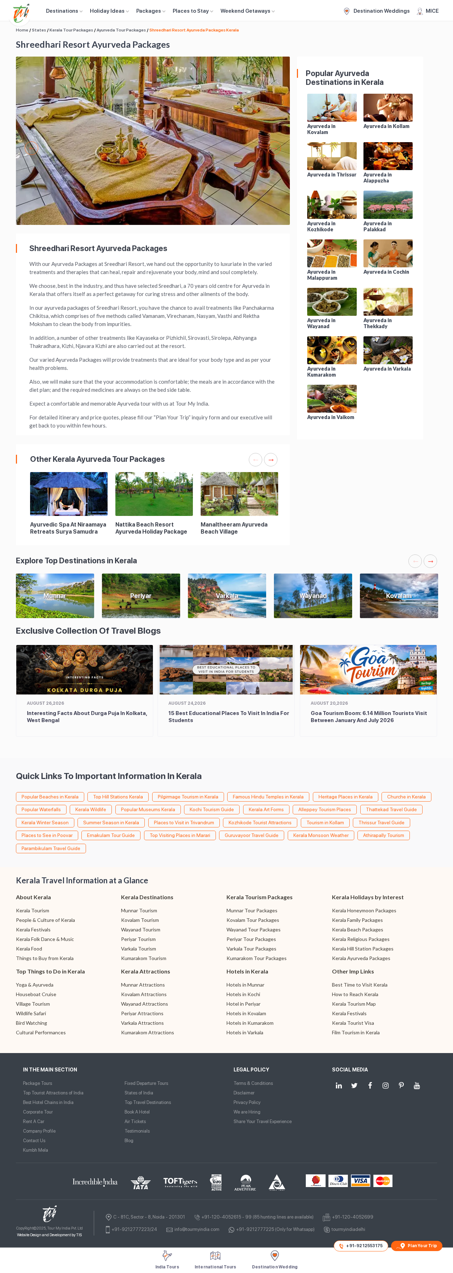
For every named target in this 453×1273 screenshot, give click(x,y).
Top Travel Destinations (148, 1102)
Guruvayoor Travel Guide (252, 835)
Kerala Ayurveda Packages (361, 958)
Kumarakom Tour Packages (256, 958)
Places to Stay (191, 11)
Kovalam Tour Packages (252, 920)
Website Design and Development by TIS (49, 1235)
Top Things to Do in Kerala (50, 971)
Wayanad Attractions (144, 1004)
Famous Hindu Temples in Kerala (268, 797)
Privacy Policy (247, 1102)
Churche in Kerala (406, 797)
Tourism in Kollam (325, 822)
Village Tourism (33, 1004)
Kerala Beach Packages (357, 929)
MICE (432, 11)
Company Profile (39, 1131)
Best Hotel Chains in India (48, 1102)
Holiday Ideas (107, 11)
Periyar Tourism (138, 939)
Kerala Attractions (145, 971)
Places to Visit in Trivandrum (184, 822)
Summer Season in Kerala (111, 822)
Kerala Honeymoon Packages (364, 910)
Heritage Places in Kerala (346, 797)
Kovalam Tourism (140, 920)
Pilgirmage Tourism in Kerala (188, 797)
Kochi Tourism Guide (212, 809)
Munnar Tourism (139, 910)
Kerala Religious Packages (361, 939)
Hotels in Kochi (243, 994)
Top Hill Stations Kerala (118, 797)
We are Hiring (247, 1112)
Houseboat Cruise (36, 994)
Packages (148, 11)
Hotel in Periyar (243, 1004)
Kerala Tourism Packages (259, 897)
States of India (139, 1092)
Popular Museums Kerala (148, 809)
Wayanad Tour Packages (253, 929)
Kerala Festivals (33, 929)
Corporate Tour (38, 1112)
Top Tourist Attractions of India (53, 1092)
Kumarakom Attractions (147, 1032)
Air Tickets (135, 1121)
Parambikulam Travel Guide (51, 848)
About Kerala (33, 897)
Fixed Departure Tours (146, 1083)
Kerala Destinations (147, 897)
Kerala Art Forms (266, 809)
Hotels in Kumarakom (250, 1023)
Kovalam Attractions (144, 994)
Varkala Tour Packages (251, 949)
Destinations (62, 11)
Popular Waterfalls (41, 809)
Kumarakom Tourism (143, 958)
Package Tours (37, 1083)
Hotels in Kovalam (246, 1013)
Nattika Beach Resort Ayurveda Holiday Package (151, 528)
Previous (31, 148)
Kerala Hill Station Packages (363, 949)
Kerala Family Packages (357, 920)
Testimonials (137, 1131)
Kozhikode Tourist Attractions (260, 822)
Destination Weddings (381, 11)
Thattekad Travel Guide (391, 809)
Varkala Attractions (142, 1023)
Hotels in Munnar (245, 985)
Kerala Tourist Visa (353, 1023)
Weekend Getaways (245, 11)
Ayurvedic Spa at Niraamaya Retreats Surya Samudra (68, 528)
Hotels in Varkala (244, 1032)
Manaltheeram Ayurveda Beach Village (234, 528)
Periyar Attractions (142, 1013)
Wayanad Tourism (140, 929)
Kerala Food (29, 949)
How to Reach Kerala (355, 994)
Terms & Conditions (253, 1083)
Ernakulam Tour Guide (111, 835)
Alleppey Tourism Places (324, 809)
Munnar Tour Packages (251, 910)
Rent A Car (33, 1121)
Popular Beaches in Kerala (50, 797)
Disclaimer (244, 1092)
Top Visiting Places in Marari (180, 835)
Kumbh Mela (35, 1150)
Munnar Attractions (143, 985)
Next (274, 148)
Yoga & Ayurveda (34, 985)
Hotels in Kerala (247, 971)
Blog (129, 1140)
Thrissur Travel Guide (382, 822)
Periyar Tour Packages (251, 939)
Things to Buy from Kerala (45, 958)
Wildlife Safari (31, 1013)
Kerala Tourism (32, 910)
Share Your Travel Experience (263, 1121)
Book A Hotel (137, 1112)
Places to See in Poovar (47, 835)
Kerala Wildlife (90, 809)
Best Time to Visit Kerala (360, 985)
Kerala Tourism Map (354, 1004)
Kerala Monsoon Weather (321, 835)
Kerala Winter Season (45, 822)
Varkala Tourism (138, 949)
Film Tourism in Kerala (356, 1032)
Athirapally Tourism (383, 835)
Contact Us (34, 1140)
